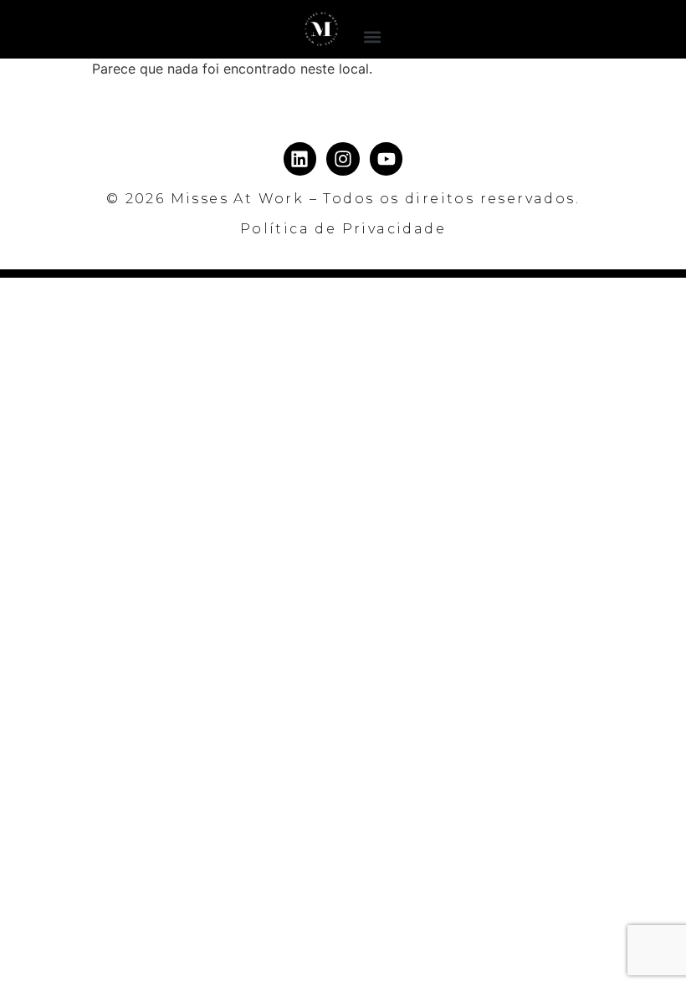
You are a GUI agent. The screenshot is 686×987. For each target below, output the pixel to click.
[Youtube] (386, 159)
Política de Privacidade (343, 229)
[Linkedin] (300, 159)
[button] (373, 36)
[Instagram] (343, 159)
